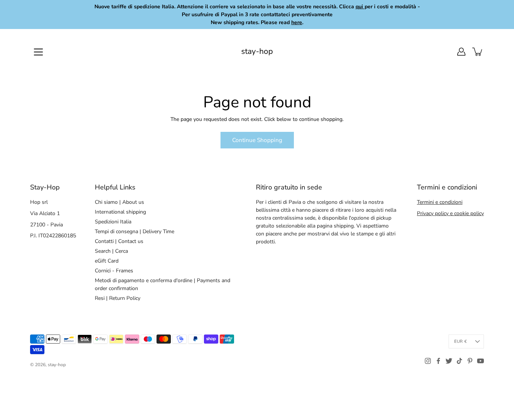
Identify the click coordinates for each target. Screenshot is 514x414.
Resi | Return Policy (117, 298)
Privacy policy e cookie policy (450, 213)
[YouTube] (480, 361)
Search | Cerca (111, 251)
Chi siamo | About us (119, 202)
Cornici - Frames (114, 270)
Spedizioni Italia (113, 221)
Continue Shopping (257, 140)
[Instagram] (427, 361)
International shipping (120, 211)
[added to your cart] (478, 52)
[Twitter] (449, 361)
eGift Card (107, 260)
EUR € (460, 341)
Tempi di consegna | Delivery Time (134, 231)
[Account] (461, 52)
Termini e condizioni (439, 202)
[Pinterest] (470, 361)
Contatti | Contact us (119, 241)
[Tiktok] (459, 361)
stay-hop (257, 51)
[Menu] (38, 52)
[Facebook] (438, 361)
